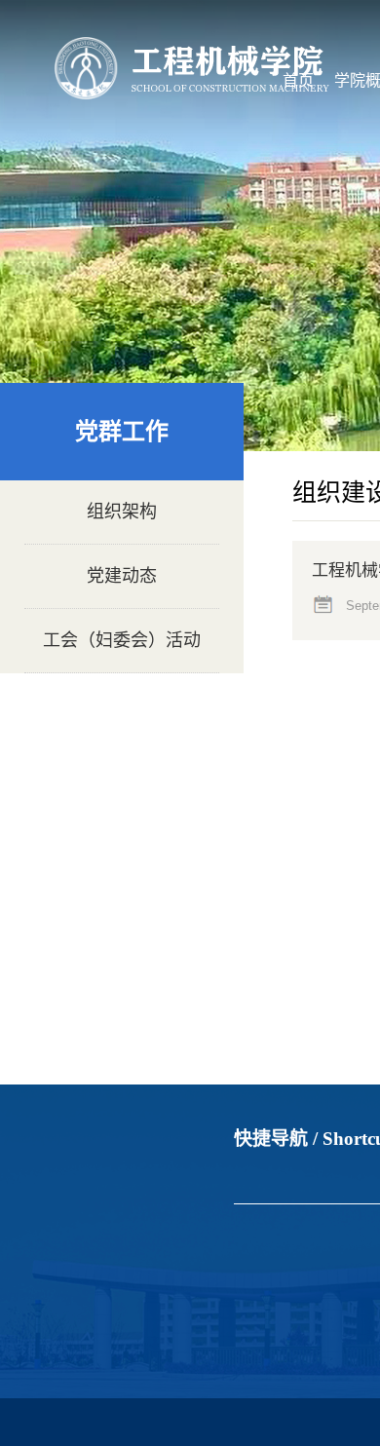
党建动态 (122, 576)
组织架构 (122, 511)
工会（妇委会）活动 (122, 640)
